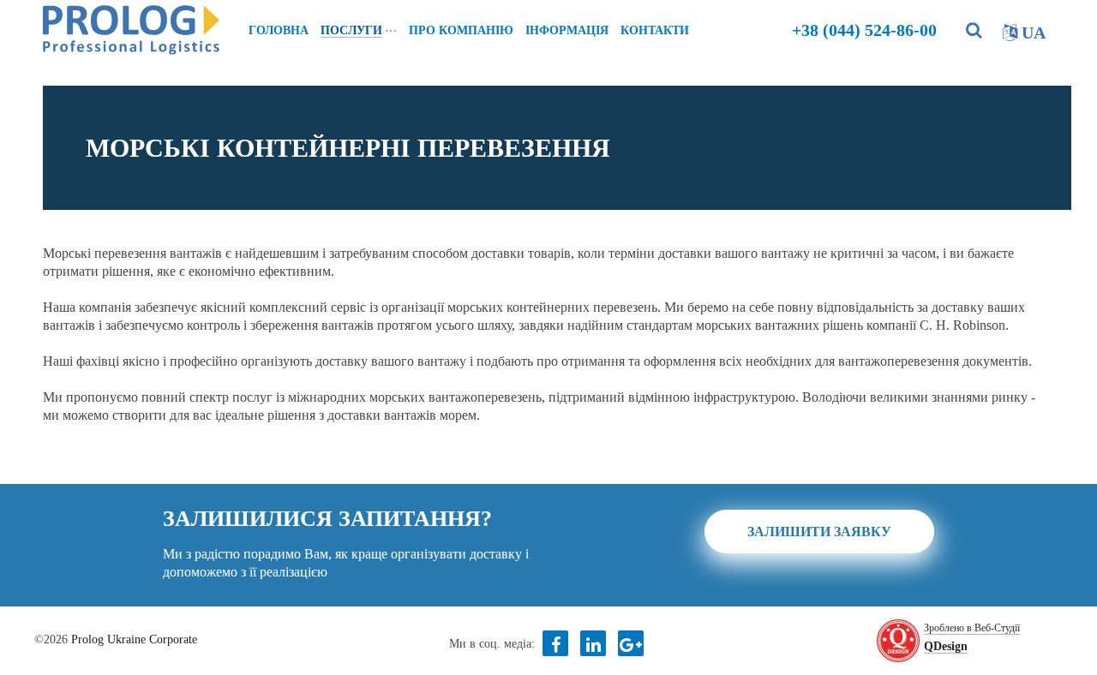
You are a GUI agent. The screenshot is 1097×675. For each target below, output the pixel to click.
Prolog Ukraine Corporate (134, 639)
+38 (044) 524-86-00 (864, 30)
